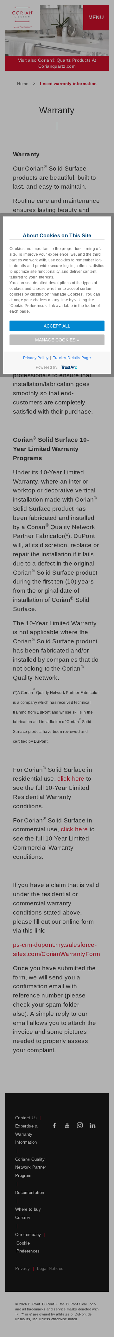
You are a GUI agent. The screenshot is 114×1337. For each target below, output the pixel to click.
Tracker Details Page (72, 358)
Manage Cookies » (57, 339)
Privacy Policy (35, 358)
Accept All (57, 325)
